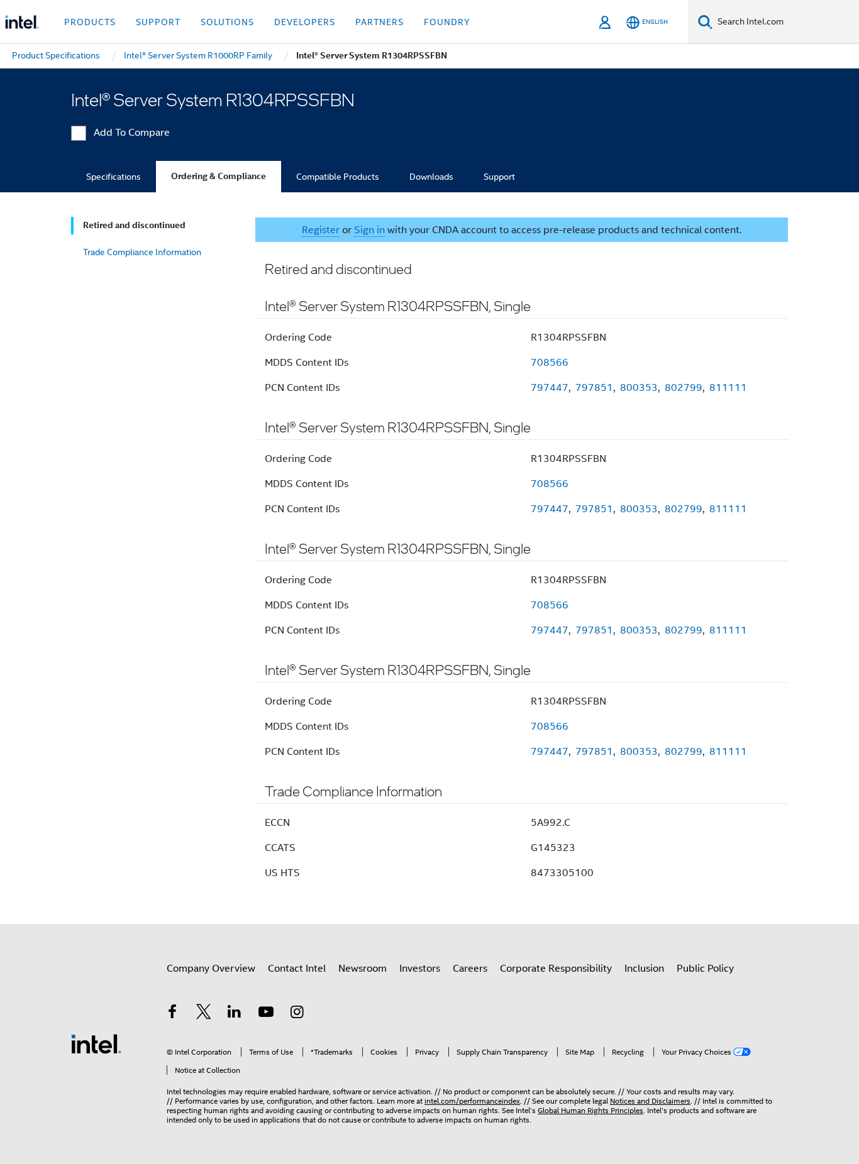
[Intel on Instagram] (297, 1013)
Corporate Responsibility (556, 968)
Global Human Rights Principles (590, 1110)
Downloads (431, 176)
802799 (683, 388)
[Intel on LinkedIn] (234, 1013)
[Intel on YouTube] (266, 1013)
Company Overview (211, 968)
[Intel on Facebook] (172, 1013)
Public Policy (705, 968)
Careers (470, 968)
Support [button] (158, 22)
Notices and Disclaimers (650, 1101)
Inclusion (644, 968)
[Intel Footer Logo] (96, 1043)
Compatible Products (337, 176)
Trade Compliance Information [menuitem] (142, 252)
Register (321, 230)
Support (499, 176)
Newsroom (362, 968)
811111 (728, 388)
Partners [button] (379, 22)
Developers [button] (304, 22)
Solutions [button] (227, 22)
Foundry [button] (447, 22)
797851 (594, 388)
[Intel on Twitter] (203, 1013)
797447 (549, 388)
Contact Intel (297, 968)
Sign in (369, 230)
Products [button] (90, 22)
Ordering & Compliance (218, 176)
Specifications (113, 176)
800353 (639, 388)
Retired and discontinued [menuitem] (134, 225)
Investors (419, 968)
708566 (549, 362)
